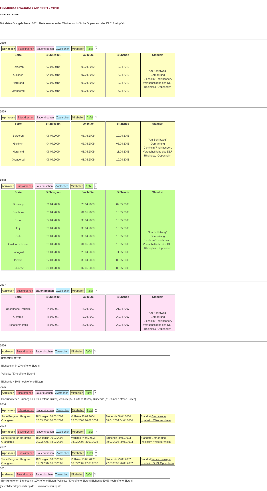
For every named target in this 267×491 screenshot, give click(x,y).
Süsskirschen (26, 48)
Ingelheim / (147, 420)
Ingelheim (147, 463)
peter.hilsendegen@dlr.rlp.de (17, 486)
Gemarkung (158, 416)
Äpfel (90, 48)
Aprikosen (8, 186)
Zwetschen (62, 48)
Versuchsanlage (161, 459)
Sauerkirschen (45, 48)
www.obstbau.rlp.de (49, 486)
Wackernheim (162, 420)
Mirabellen (78, 48)
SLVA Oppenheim (163, 463)
